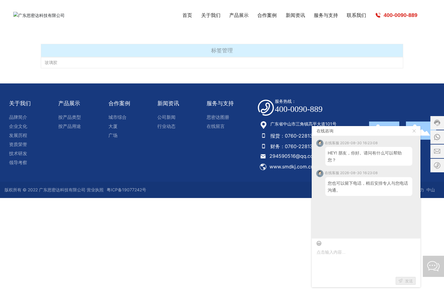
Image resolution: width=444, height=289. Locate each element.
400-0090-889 (399, 15)
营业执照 (95, 189)
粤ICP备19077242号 (126, 189)
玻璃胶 (51, 62)
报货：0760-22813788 (295, 136)
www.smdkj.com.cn (291, 167)
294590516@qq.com (293, 156)
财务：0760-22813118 (295, 146)
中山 (430, 189)
